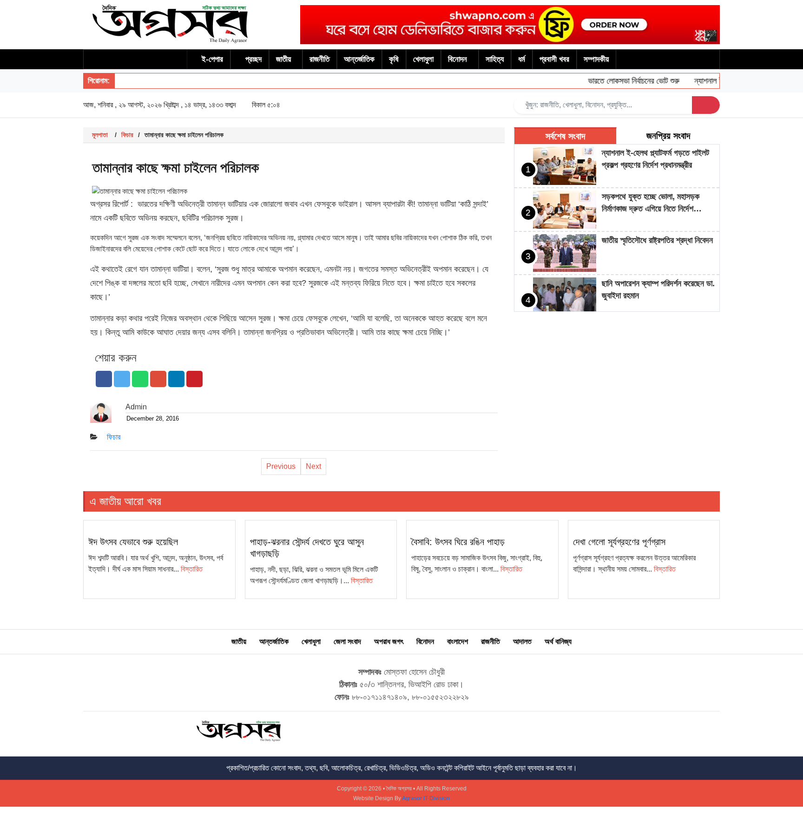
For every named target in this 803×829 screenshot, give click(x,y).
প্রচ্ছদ (253, 59)
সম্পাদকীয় (596, 59)
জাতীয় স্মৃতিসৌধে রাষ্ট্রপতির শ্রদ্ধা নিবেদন (657, 240)
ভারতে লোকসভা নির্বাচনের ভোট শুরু (623, 81)
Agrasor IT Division (426, 798)
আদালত (522, 641)
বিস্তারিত (192, 569)
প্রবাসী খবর (554, 59)
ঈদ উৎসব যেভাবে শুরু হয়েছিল (133, 542)
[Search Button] (706, 105)
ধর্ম (521, 59)
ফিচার (127, 134)
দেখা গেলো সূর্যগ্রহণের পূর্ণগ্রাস (619, 542)
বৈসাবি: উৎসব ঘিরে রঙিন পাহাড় (458, 542)
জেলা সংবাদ (347, 641)
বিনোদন (457, 59)
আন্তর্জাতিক (359, 59)
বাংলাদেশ (457, 641)
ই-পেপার (212, 59)
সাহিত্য (495, 59)
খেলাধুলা (423, 59)
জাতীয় (283, 59)
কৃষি (394, 59)
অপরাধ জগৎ (388, 641)
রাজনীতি (319, 59)
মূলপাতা (100, 134)
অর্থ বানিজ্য (558, 641)
